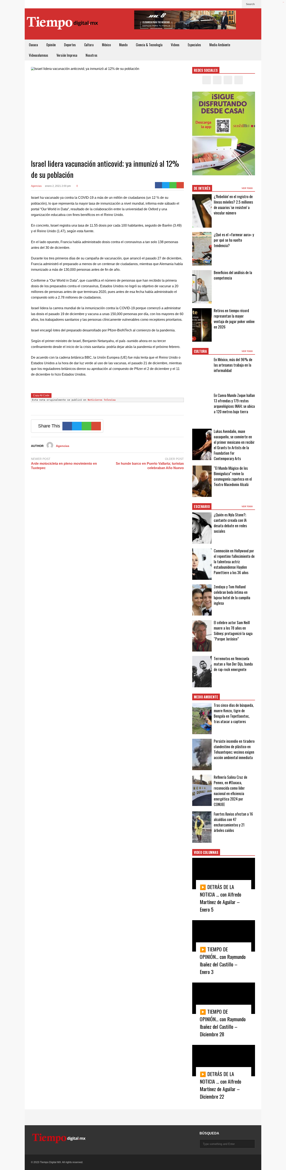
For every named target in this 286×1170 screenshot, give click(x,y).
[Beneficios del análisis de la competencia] (202, 287)
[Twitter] (223, 4)
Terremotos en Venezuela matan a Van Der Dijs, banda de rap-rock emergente (233, 664)
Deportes (70, 44)
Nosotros (91, 55)
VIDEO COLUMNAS (206, 852)
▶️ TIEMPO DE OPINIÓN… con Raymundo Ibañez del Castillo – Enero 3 (223, 960)
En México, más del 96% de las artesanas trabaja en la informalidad (233, 365)
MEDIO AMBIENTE (206, 696)
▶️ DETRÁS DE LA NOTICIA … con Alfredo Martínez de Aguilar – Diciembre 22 (220, 1085)
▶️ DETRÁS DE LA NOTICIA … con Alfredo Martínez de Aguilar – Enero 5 (220, 898)
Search (250, 4)
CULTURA (200, 351)
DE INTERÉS (202, 188)
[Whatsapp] (173, 185)
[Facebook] (216, 4)
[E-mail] (180, 185)
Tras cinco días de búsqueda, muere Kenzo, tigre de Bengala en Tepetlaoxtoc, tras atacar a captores (234, 713)
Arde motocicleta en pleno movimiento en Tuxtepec (64, 466)
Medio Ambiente (219, 44)
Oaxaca (33, 44)
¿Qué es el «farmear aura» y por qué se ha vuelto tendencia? (234, 240)
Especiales (194, 44)
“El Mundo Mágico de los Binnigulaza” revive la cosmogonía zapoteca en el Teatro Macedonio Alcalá (233, 476)
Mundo (123, 44)
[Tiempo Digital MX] (62, 24)
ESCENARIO (202, 506)
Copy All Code (41, 395)
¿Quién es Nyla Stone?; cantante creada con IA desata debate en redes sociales (230, 523)
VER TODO (247, 188)
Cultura (89, 44)
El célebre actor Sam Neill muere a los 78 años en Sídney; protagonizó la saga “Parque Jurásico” (233, 630)
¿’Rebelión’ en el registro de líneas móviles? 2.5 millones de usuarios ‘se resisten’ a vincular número (233, 205)
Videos (175, 44)
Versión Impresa (67, 55)
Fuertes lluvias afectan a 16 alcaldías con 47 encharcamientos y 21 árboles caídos (233, 822)
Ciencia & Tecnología (149, 44)
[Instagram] (229, 4)
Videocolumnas (38, 55)
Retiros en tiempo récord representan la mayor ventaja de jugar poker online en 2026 (234, 319)
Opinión (51, 44)
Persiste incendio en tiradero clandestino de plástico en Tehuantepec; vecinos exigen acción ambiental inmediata (234, 749)
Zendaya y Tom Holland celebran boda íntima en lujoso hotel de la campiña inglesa (232, 595)
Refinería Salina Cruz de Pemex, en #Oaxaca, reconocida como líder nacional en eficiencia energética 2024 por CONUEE (230, 790)
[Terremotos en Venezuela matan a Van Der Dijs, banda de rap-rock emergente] (202, 671)
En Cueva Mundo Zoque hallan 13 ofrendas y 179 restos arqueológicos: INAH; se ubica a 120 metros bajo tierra (234, 403)
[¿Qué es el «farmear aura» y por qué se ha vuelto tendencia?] (202, 249)
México (106, 44)
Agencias (36, 186)
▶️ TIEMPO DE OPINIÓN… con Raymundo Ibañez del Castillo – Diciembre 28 (223, 1023)
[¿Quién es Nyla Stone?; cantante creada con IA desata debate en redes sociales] (202, 528)
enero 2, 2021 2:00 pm (58, 186)
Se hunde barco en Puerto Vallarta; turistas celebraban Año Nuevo (150, 466)
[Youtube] (236, 4)
